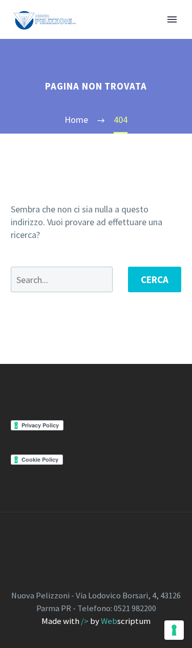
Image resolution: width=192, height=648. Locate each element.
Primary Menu (172, 19)
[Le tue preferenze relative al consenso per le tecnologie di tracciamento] (174, 630)
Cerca (154, 279)
